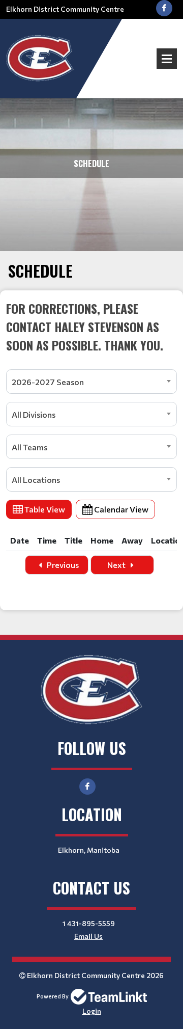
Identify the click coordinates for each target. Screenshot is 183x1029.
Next (117, 565)
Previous (62, 565)
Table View (44, 509)
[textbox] (91, 326)
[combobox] (91, 381)
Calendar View (120, 509)
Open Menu (167, 58)
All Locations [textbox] (36, 479)
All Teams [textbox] (29, 447)
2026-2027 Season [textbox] (48, 382)
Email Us (88, 936)
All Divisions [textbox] (33, 414)
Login (91, 1011)
